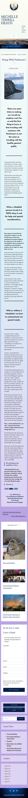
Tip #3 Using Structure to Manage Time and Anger (14, 749)
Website (5, 673)
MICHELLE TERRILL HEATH (9, 20)
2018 (6, 782)
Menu (14, 36)
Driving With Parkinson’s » (18, 516)
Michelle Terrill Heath (10, 54)
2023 (6, 769)
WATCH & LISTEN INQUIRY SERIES (14, 709)
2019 (6, 779)
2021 (6, 774)
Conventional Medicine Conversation (13, 738)
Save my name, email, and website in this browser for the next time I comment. (13, 683)
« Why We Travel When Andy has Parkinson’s (12, 513)
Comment (6, 646)
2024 (6, 766)
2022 (6, 771)
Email (5, 667)
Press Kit (9, 741)
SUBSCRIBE (14, 705)
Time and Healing (9, 563)
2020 (6, 776)
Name (5, 661)
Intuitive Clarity (13, 68)
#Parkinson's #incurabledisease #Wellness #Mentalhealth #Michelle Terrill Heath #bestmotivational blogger (15, 498)
